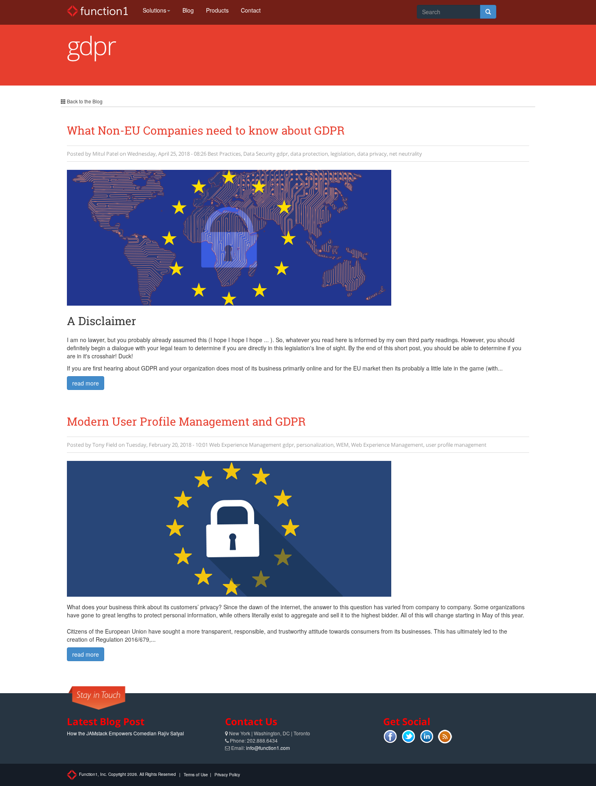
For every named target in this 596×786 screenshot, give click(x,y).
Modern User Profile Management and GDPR (186, 421)
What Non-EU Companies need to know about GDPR (206, 130)
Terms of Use (196, 774)
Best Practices (224, 153)
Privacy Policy (227, 774)
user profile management (456, 444)
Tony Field (104, 444)
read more (85, 383)
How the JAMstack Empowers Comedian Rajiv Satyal (125, 733)
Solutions (154, 10)
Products (217, 10)
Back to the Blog (84, 101)
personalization (315, 444)
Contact (251, 10)
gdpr (282, 153)
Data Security (259, 153)
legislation (342, 153)
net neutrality (405, 153)
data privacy (372, 153)
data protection (309, 153)
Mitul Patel (105, 153)
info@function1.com (268, 747)
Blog (188, 10)
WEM (342, 444)
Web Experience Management (245, 444)
